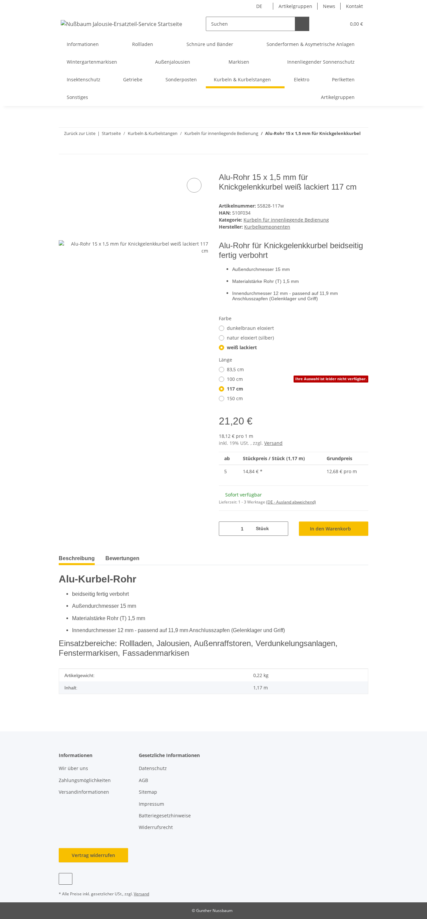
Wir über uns (73, 768)
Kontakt (354, 6)
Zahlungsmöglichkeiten (85, 780)
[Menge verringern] (226, 528)
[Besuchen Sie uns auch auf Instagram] (65, 879)
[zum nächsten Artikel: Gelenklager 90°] (361, 147)
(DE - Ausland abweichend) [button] (291, 502)
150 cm (235, 398)
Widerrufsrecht (156, 827)
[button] (327, 23)
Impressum (151, 804)
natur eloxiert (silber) (250, 338)
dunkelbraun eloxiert (250, 328)
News (329, 6)
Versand (273, 443)
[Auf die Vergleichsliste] (194, 185)
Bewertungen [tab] (122, 558)
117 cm (235, 389)
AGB (143, 780)
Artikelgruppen (295, 6)
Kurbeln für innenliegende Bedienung (286, 220)
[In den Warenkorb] (64, 169)
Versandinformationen (84, 792)
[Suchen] (302, 24)
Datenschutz (153, 768)
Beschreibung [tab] (77, 558)
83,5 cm (235, 369)
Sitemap (148, 792)
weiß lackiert (242, 347)
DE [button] (259, 6)
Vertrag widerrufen (93, 855)
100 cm (297, 379)
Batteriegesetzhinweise (165, 815)
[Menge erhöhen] (281, 528)
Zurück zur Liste (79, 133)
